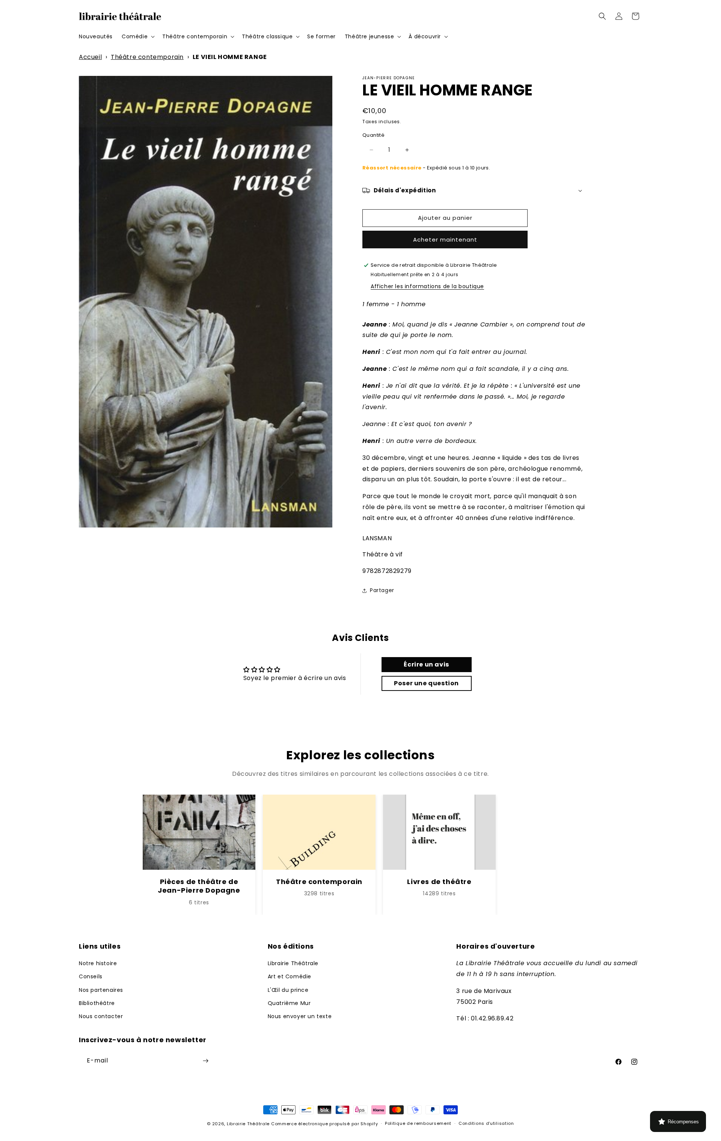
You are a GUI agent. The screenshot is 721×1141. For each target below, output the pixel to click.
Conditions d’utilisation (486, 1123)
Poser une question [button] (426, 683)
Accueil (90, 57)
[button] (137, 36)
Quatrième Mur (289, 1003)
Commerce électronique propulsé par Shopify (324, 1124)
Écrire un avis (426, 664)
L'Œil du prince (288, 990)
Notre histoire (98, 963)
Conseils (91, 976)
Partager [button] (382, 590)
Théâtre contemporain (147, 57)
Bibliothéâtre (97, 1003)
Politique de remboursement (418, 1123)
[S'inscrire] (205, 1061)
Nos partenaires (101, 990)
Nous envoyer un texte (300, 1016)
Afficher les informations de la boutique (427, 286)
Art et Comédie (289, 976)
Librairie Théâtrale (293, 963)
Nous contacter (101, 1016)
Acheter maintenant (445, 239)
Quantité (373, 135)
